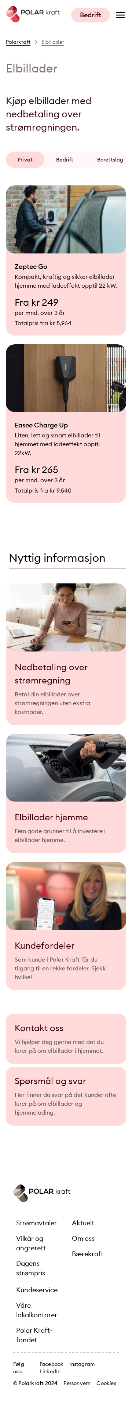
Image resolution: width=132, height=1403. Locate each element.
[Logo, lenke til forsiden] (33, 20)
